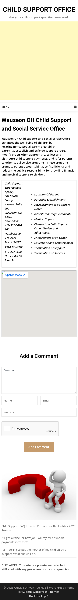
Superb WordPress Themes (40, 592)
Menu (5, 106)
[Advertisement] (39, 60)
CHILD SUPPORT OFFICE (39, 9)
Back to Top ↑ (39, 596)
